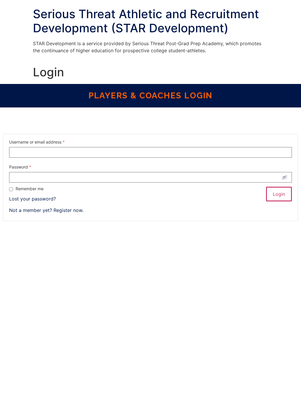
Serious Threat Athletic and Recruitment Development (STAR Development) (146, 21)
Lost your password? (32, 199)
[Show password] (284, 177)
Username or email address (37, 142)
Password (20, 167)
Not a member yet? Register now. (46, 210)
